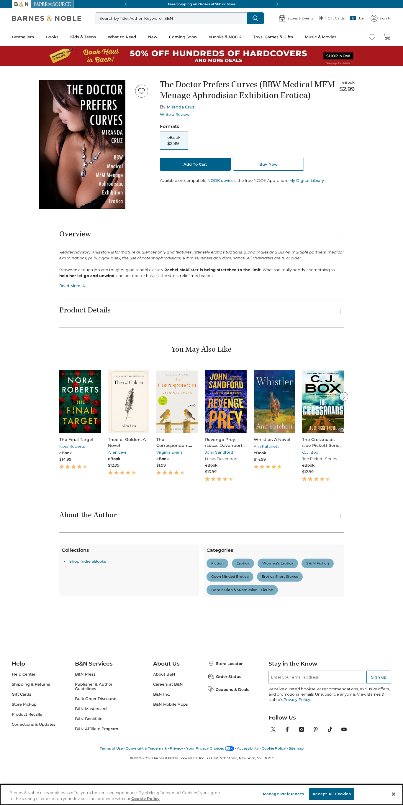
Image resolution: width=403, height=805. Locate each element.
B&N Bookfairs (89, 783)
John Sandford (219, 452)
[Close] (393, 794)
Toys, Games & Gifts (273, 36)
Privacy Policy (297, 763)
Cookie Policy (145, 798)
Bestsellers (23, 36)
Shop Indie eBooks (87, 664)
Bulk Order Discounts (96, 762)
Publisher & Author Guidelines (93, 750)
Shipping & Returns (31, 748)
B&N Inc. (161, 758)
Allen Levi (117, 452)
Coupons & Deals (232, 753)
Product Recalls (27, 778)
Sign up (378, 741)
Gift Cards (21, 758)
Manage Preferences (283, 793)
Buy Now (268, 164)
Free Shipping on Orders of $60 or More (201, 4)
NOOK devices (221, 180)
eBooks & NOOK (225, 36)
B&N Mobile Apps (170, 768)
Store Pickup (24, 768)
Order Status (228, 740)
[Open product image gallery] (82, 144)
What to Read (122, 36)
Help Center (23, 738)
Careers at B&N (168, 748)
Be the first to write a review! (201, 621)
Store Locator (229, 727)
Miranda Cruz (180, 107)
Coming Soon (183, 36)
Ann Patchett (266, 446)
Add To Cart (195, 164)
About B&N (164, 738)
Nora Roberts (72, 446)
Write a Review (175, 114)
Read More (69, 285)
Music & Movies (320, 36)
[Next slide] (343, 396)
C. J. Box (310, 452)
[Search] (255, 18)
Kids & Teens (83, 36)
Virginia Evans (169, 452)
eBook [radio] (174, 140)
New (152, 36)
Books (52, 36)
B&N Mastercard (91, 773)
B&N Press (85, 738)
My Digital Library (306, 180)
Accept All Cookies (331, 793)
